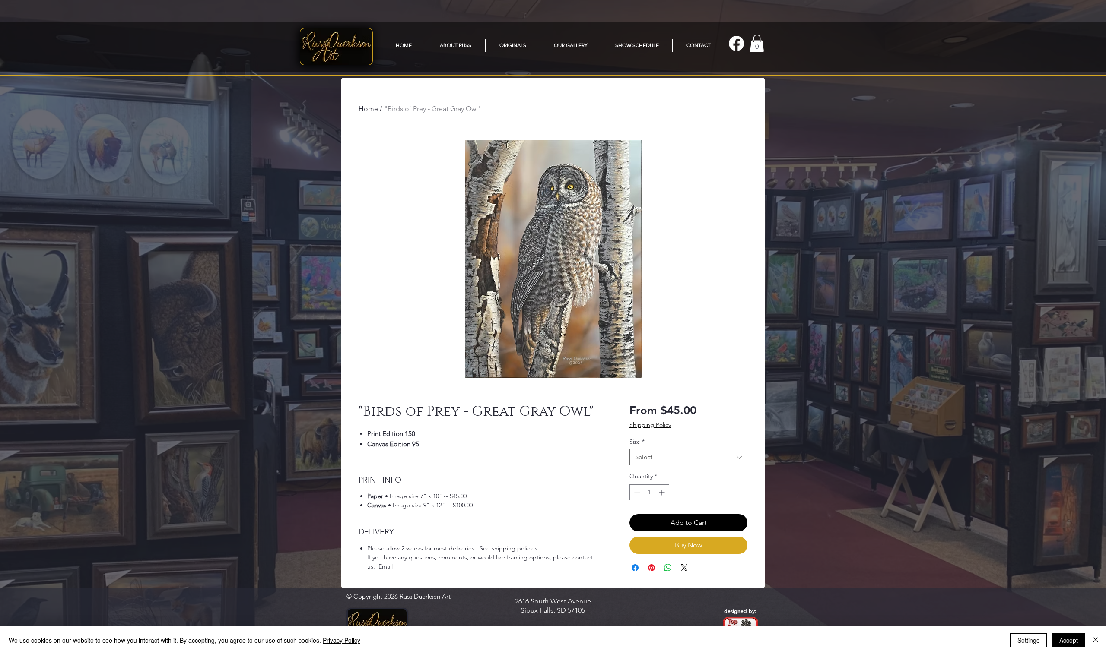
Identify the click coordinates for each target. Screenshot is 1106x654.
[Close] (1095, 640)
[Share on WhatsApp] (668, 567)
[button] (570, 45)
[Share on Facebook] (635, 567)
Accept (1068, 640)
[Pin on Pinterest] (651, 567)
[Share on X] (684, 567)
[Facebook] (736, 43)
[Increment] (662, 492)
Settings (1028, 640)
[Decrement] (636, 492)
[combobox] (688, 457)
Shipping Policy (650, 425)
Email (385, 566)
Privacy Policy (341, 640)
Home (368, 108)
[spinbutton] (649, 492)
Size (637, 441)
